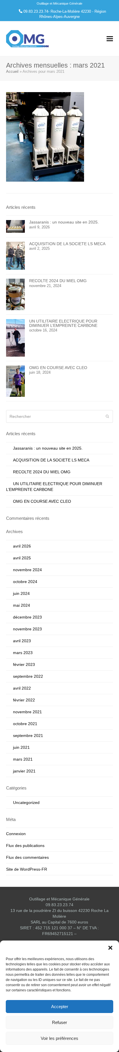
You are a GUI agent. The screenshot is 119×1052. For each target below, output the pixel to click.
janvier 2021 (24, 771)
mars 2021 (23, 759)
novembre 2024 (27, 569)
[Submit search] (107, 416)
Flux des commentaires (27, 857)
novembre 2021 (27, 712)
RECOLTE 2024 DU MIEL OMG (41, 472)
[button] (110, 948)
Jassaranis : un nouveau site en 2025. (48, 448)
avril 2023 (22, 640)
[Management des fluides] (45, 136)
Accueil (12, 71)
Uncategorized (26, 802)
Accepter (59, 1006)
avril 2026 (22, 546)
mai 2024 (21, 605)
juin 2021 (21, 747)
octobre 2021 (25, 723)
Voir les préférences (59, 1038)
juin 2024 (21, 593)
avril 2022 (22, 688)
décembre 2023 (27, 617)
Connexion (16, 833)
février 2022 (24, 700)
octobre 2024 (25, 581)
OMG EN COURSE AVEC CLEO (42, 501)
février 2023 (24, 664)
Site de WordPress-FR (26, 869)
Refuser (59, 1022)
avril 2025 (22, 558)
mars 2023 (23, 652)
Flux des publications (25, 845)
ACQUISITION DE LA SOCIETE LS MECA (51, 460)
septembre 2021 (28, 735)
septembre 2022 (28, 676)
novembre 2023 (27, 629)
